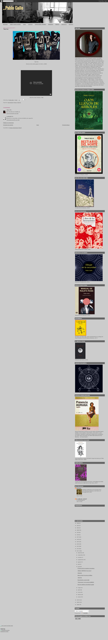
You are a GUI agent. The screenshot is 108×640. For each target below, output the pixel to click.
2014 (78, 544)
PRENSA (57, 24)
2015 (78, 541)
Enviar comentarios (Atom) (15, 127)
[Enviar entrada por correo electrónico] (18, 100)
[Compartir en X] (23, 99)
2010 (78, 600)
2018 (78, 534)
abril (79, 590)
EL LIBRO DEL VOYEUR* (82, 499)
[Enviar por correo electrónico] (21, 99)
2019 (78, 532)
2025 (78, 525)
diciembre (80, 552)
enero (79, 596)
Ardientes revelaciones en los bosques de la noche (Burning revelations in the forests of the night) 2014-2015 (91, 491)
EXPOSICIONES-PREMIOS (40, 24)
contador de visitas (4, 631)
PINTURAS (5, 24)
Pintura (15, 102)
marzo (79, 592)
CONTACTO (63, 24)
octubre (80, 557)
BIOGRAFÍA (50, 24)
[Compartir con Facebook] (25, 99)
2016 (78, 539)
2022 (78, 527)
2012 (78, 548)
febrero (80, 594)
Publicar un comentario (8, 122)
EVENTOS (30, 24)
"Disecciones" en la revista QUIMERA (86, 582)
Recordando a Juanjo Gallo (83, 580)
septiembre (81, 559)
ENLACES (71, 24)
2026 (78, 523)
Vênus (8, 109)
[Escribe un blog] (22, 99)
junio (79, 566)
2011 (78, 550)
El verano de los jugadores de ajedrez (86, 568)
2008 (78, 604)
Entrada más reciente (8, 125)
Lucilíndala (9, 116)
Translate (85, 613)
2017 (78, 537)
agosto (79, 562)
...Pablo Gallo (13, 7)
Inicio (38, 125)
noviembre (80, 555)
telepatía (80, 573)
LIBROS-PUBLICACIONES (15, 24)
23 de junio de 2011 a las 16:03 (12, 113)
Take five (19, 102)
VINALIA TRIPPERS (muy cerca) (84, 570)
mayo (79, 587)
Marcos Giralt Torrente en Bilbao (85, 575)
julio (79, 564)
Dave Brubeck (10, 102)
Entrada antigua (66, 125)
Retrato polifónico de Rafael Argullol (86, 584)
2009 (78, 602)
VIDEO (24, 24)
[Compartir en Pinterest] (26, 99)
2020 (78, 530)
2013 (78, 546)
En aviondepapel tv (81, 500)
